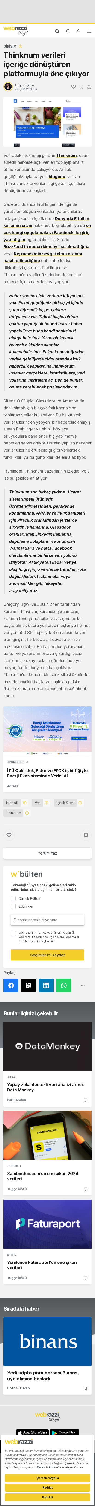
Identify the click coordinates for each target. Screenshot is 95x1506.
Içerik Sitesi (65, 803)
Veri (38, 803)
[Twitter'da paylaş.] (30, 985)
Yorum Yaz (47, 853)
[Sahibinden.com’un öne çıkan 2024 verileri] (47, 1135)
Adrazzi (13, 786)
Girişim (9, 46)
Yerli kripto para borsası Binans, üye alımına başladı (43, 1375)
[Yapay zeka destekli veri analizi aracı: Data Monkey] (47, 1046)
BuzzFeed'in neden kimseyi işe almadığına (46, 246)
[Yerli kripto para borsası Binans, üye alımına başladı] (47, 1341)
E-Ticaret (14, 1166)
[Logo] (15, 30)
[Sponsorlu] (47, 731)
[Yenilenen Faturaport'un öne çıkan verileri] (47, 1224)
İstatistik (12, 803)
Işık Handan (16, 1100)
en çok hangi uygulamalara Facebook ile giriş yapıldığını (47, 232)
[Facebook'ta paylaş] (12, 985)
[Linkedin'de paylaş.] (47, 985)
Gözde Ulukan (18, 1388)
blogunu (57, 176)
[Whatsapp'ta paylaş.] (65, 985)
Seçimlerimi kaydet (47, 955)
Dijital (11, 1077)
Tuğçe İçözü (17, 1189)
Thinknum (66, 155)
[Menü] (89, 32)
